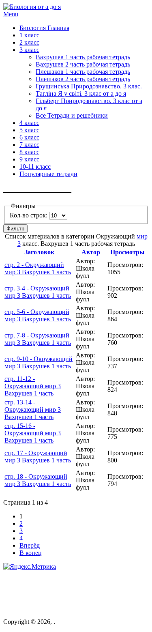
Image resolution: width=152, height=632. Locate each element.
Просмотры (127, 252)
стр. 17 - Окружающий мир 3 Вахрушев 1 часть (37, 456)
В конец (30, 552)
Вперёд (29, 545)
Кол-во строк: (29, 215)
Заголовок (39, 252)
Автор (90, 252)
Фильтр (15, 229)
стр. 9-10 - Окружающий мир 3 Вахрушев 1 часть (38, 362)
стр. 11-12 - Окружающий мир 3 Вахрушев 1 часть (32, 386)
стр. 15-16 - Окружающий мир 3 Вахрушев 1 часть (32, 433)
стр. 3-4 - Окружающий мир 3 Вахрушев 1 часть (37, 292)
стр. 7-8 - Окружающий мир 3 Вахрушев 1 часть (37, 339)
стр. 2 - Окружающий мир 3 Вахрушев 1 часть (37, 268)
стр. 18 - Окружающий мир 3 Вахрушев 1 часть (37, 480)
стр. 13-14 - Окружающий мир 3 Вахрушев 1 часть (32, 409)
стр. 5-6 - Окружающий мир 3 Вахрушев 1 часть (37, 315)
